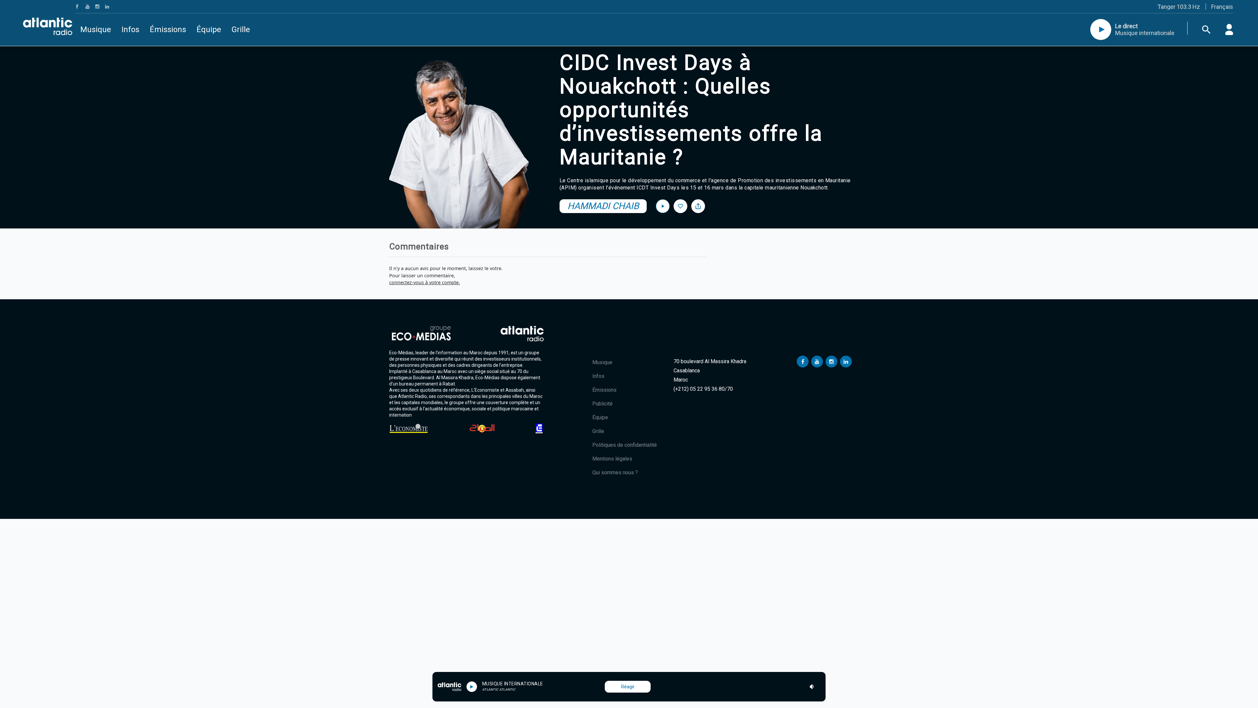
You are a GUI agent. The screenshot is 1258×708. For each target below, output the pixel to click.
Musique (95, 29)
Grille (241, 29)
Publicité (602, 404)
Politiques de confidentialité (624, 445)
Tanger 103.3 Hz (1178, 6)
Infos (130, 29)
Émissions (168, 29)
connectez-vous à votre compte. (424, 282)
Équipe (209, 29)
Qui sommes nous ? (615, 472)
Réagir (628, 687)
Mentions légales (612, 459)
